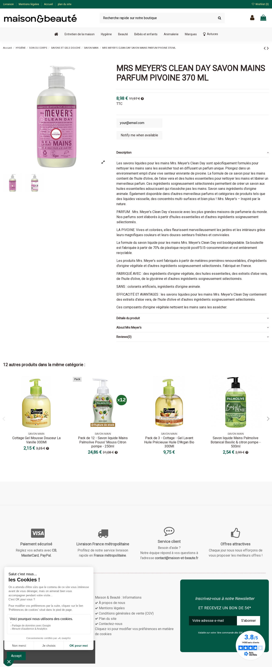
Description (124, 152)
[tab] (192, 152)
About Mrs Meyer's (129, 327)
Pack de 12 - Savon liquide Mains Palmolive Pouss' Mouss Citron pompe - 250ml (103, 442)
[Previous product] (265, 48)
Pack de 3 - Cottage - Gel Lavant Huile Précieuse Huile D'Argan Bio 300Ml (169, 442)
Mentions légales (29, 4)
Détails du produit (128, 318)
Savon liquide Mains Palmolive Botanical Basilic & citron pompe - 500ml (236, 442)
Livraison (8, 4)
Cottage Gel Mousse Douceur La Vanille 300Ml (36, 440)
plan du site (64, 4)
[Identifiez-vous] (252, 18)
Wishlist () (262, 4)
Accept (16, 656)
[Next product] (268, 48)
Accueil (49, 4)
